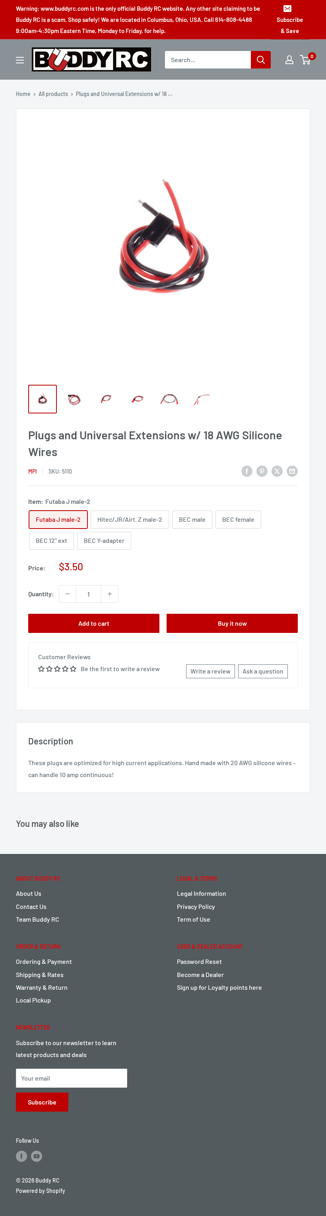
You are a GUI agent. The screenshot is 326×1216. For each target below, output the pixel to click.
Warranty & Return (42, 987)
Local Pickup (33, 1000)
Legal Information (201, 893)
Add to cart (93, 623)
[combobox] (208, 60)
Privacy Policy (196, 906)
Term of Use (193, 919)
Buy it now (232, 623)
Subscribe (42, 1102)
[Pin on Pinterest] (262, 471)
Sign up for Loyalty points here (219, 987)
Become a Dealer (200, 974)
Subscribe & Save (290, 25)
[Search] (261, 60)
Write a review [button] (210, 671)
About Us (28, 893)
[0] (305, 60)
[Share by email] (292, 471)
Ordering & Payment (44, 961)
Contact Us (31, 906)
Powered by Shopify (40, 1190)
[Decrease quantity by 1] (67, 593)
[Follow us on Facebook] (21, 1156)
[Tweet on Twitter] (277, 471)
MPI (32, 471)
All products (53, 93)
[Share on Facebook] (246, 471)
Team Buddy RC (37, 919)
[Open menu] (20, 60)
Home (23, 93)
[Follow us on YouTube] (36, 1156)
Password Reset (199, 961)
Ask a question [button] (263, 671)
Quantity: (41, 593)
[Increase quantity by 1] (109, 593)
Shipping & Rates (40, 974)
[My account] (289, 59)
